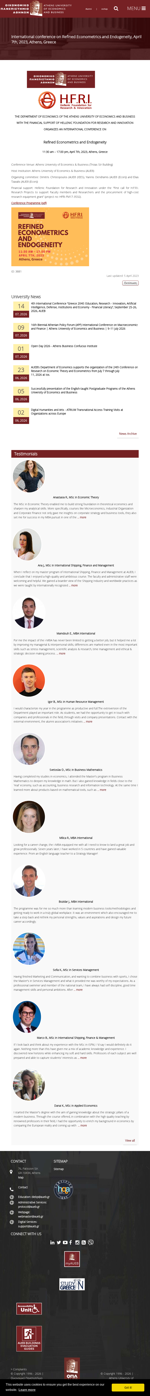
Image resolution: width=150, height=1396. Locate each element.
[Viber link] (91, 1244)
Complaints (20, 1369)
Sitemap (59, 1169)
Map (20, 1177)
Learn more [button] (27, 1389)
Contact (23, 1187)
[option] (75, 312)
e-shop (105, 8)
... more (81, 517)
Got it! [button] (128, 1387)
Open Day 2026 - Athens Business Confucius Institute (64, 346)
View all (130, 1140)
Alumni (89, 8)
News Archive (128, 434)
